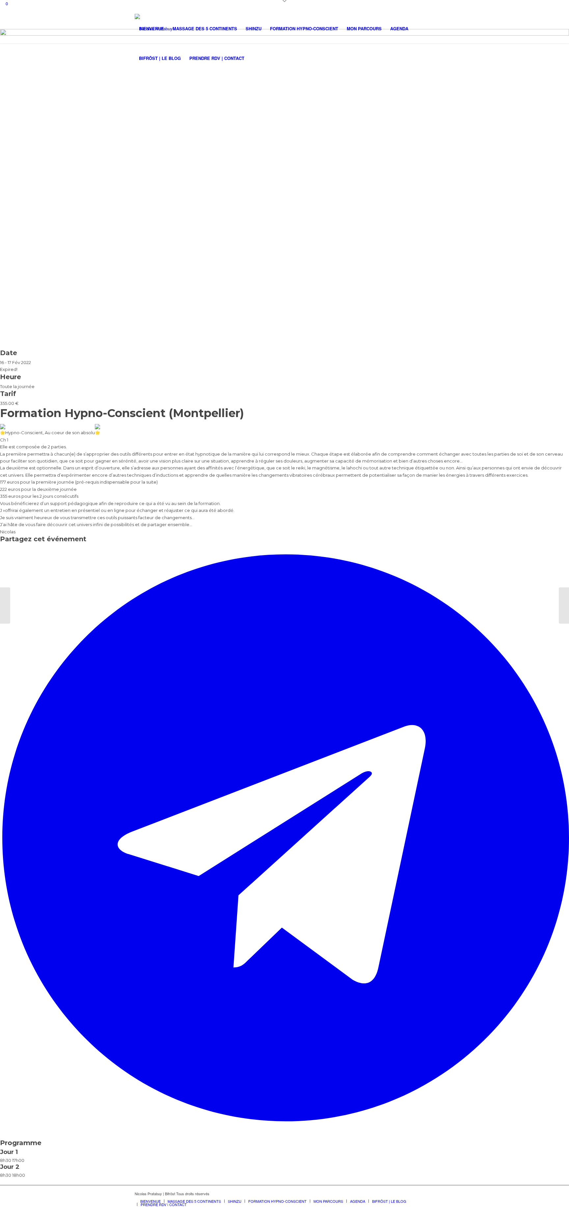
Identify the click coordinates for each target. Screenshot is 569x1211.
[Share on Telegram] (285, 1129)
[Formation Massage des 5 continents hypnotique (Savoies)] (5, 605)
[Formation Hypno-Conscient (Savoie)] (564, 605)
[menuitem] (151, 28)
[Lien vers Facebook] (429, 1193)
